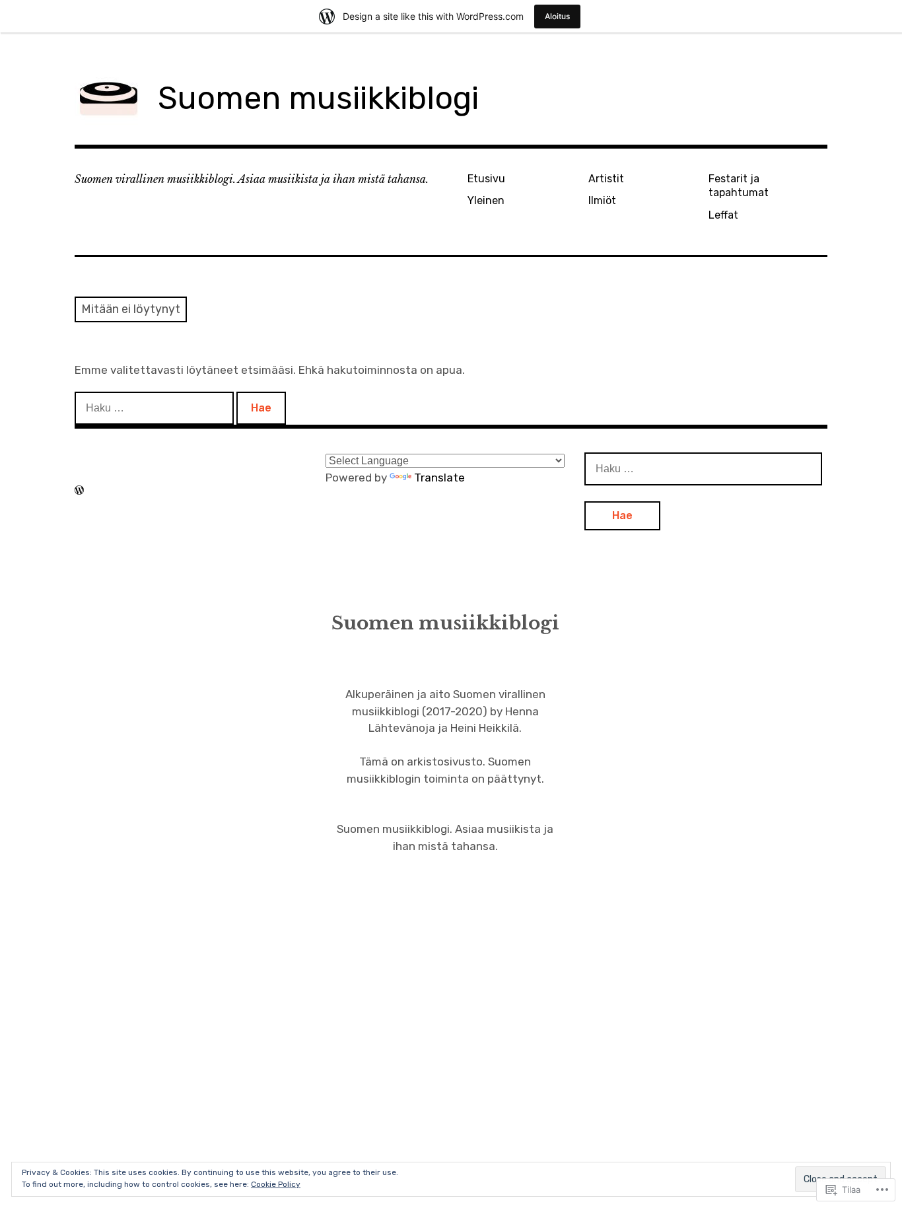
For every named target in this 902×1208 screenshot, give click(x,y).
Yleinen (486, 200)
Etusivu (486, 178)
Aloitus (557, 16)
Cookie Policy (275, 1184)
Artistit (606, 178)
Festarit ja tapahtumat (739, 185)
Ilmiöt (602, 200)
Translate (439, 477)
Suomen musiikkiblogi (318, 98)
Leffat (723, 215)
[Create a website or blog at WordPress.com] (79, 490)
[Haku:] (155, 407)
